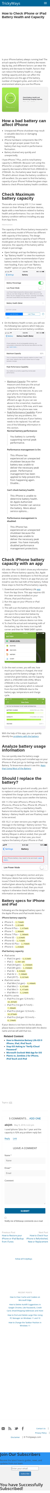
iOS (10, 1102)
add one (35, 1118)
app (39, 589)
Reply (7, 1138)
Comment (9, 1181)
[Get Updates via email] (3, 1428)
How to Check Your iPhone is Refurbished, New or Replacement (37, 1238)
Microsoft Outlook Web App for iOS (24, 1052)
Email (8, 1168)
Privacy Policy (41, 1433)
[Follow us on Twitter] (16, 1428)
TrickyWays (11, 3)
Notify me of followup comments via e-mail (24, 1221)
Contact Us (41, 1428)
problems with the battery (26, 736)
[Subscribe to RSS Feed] (10, 1428)
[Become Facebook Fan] (23, 1428)
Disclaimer (15, 1437)
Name (8, 1155)
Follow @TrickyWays (23, 1259)
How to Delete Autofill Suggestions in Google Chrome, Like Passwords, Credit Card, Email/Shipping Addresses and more (25, 1307)
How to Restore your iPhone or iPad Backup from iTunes (13, 1238)
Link (15, 1138)
